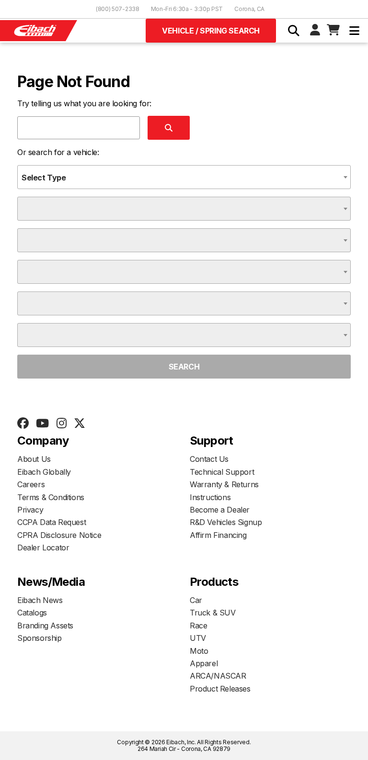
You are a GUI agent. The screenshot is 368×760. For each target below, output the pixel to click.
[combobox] (184, 177)
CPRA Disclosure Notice (59, 535)
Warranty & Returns (224, 484)
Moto (199, 651)
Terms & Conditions (50, 497)
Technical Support (222, 472)
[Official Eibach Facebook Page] (22, 423)
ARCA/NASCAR (218, 675)
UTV (198, 638)
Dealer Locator (43, 547)
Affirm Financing (218, 535)
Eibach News (40, 600)
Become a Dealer (220, 509)
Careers (31, 484)
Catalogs (32, 612)
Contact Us (209, 459)
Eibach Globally (44, 472)
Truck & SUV (213, 612)
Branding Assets (45, 625)
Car (196, 600)
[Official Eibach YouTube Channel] (42, 423)
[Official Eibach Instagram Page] (61, 423)
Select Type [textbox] (44, 177)
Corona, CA (249, 8)
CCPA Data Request (51, 522)
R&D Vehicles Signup (226, 522)
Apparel (204, 663)
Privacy (30, 509)
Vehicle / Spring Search (211, 30)
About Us (34, 459)
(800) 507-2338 (117, 8)
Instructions (210, 497)
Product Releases (220, 688)
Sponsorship (39, 638)
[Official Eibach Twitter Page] (79, 423)
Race (198, 625)
